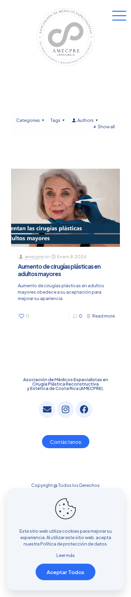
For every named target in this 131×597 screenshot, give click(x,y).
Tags (55, 120)
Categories (28, 120)
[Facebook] (84, 409)
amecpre (34, 256)
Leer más (65, 555)
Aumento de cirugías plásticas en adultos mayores (59, 270)
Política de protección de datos (73, 543)
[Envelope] (47, 409)
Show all (106, 126)
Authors (85, 120)
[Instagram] (65, 409)
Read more (103, 316)
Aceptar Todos (65, 572)
